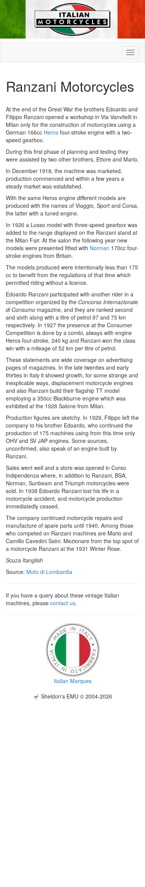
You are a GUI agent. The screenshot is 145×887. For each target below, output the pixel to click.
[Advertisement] (72, 772)
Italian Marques (73, 681)
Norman (99, 248)
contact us (62, 603)
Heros (51, 132)
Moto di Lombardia (49, 572)
